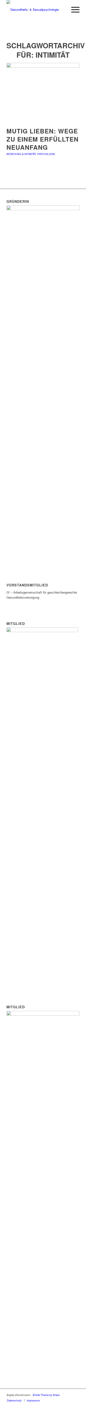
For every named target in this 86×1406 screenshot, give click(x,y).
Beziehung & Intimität (21, 154)
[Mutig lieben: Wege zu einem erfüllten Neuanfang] (43, 92)
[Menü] (73, 9)
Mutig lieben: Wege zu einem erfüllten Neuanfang (42, 139)
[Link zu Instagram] (76, 1394)
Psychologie (46, 154)
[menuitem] (73, 9)
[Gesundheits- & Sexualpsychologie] (35, 9)
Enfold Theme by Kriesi (46, 1395)
